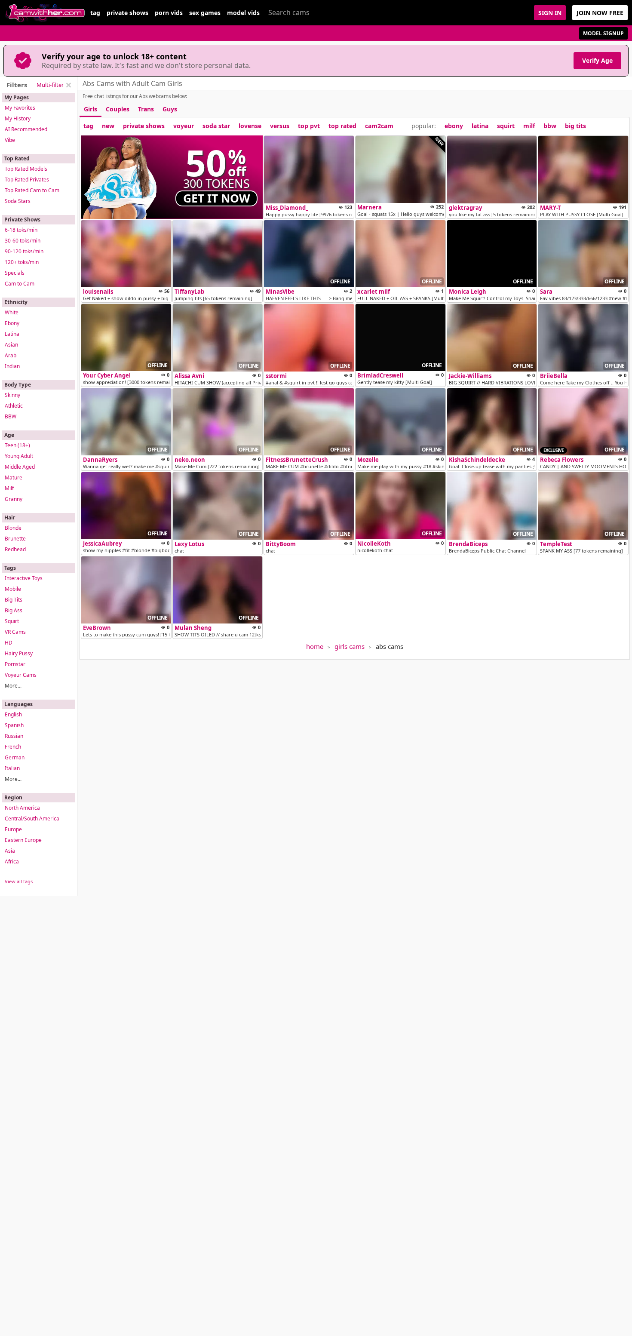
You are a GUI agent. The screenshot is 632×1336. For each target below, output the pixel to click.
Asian (11, 344)
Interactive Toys (24, 578)
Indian (12, 366)
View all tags (19, 881)
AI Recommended (26, 129)
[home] (45, 12)
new (108, 126)
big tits (575, 126)
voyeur (183, 126)
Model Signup (603, 33)
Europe (13, 829)
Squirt (12, 621)
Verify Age (597, 60)
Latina (12, 334)
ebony (454, 126)
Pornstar (15, 664)
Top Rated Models (26, 168)
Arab (10, 355)
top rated (342, 126)
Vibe (10, 140)
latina (480, 126)
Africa (12, 861)
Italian (12, 768)
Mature (13, 477)
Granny (13, 499)
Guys (170, 109)
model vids (243, 13)
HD (8, 642)
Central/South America (32, 818)
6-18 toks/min (21, 229)
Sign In (549, 13)
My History (18, 118)
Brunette (15, 538)
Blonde (13, 527)
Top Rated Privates (27, 179)
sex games (205, 13)
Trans (146, 109)
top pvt (309, 126)
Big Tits (13, 599)
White (11, 312)
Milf (9, 488)
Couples (117, 109)
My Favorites (20, 107)
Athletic (14, 405)
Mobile (13, 589)
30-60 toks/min (22, 240)
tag (95, 13)
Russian (14, 736)
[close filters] (68, 85)
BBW (10, 416)
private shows (127, 13)
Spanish (14, 725)
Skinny (12, 395)
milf (529, 126)
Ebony (12, 323)
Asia (10, 850)
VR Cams (15, 632)
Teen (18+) (17, 445)
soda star (216, 126)
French (13, 746)
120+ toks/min (22, 262)
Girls (90, 109)
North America (22, 807)
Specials (15, 272)
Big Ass (13, 610)
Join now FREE (600, 13)
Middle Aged (20, 466)
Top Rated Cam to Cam (32, 190)
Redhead (15, 549)
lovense (250, 126)
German (15, 757)
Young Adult (19, 456)
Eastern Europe (23, 840)
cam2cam (379, 126)
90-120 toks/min (24, 251)
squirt (506, 126)
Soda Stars (18, 201)
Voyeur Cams (21, 675)
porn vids (169, 13)
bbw (549, 126)
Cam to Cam (19, 283)
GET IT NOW (216, 198)
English (13, 714)
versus (279, 126)
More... (13, 685)
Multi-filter (50, 85)
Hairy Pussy (19, 653)
